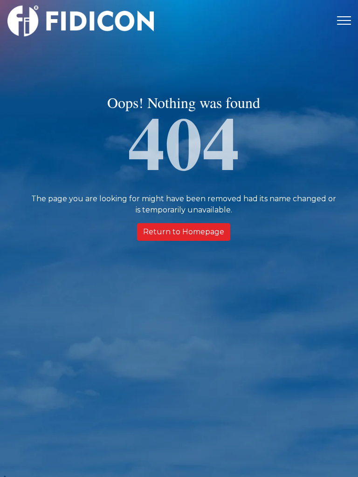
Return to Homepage (183, 231)
